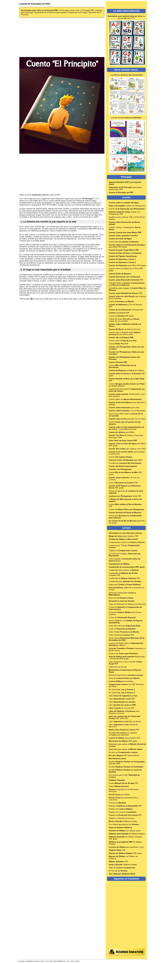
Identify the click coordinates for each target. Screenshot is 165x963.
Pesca (119, 786)
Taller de (122, 868)
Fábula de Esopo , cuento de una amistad (124, 320)
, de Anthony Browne (124, 329)
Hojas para (125, 584)
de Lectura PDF (121, 708)
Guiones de (123, 653)
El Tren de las (118, 871)
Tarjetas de (123, 550)
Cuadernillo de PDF (124, 578)
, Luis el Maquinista (127, 411)
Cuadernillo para (125, 581)
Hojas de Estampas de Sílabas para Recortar (127, 604)
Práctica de (121, 809)
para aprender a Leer (126, 847)
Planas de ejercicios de (126, 675)
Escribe (126, 767)
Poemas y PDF (125, 806)
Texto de (124, 678)
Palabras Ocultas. (123, 821)
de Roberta (126, 370)
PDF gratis (123, 741)
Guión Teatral (124, 632)
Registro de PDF (125, 815)
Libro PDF (122, 699)
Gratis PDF (125, 496)
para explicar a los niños (127, 449)
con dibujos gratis (125, 831)
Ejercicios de (121, 598)
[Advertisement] (61, 37)
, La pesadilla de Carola (126, 428)
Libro (123, 696)
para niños (124, 407)
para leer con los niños (127, 419)
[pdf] (31, 299)
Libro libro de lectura (125, 721)
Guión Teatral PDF (121, 635)
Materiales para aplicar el (125, 749)
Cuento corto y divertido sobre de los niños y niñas (125, 333)
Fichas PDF (123, 783)
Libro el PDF (123, 483)
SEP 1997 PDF (124, 717)
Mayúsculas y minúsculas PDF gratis (127, 658)
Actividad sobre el (127, 284)
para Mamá (119, 794)
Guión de (122, 629)
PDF (126, 280)
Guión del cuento (124, 626)
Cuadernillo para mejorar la (124, 570)
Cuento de (126, 118)
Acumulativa (121, 681)
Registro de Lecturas (122, 812)
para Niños (121, 432)
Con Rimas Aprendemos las (124, 824)
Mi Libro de (123, 752)
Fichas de (122, 617)
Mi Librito (122, 689)
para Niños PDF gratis (127, 265)
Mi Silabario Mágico (127, 834)
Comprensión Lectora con (127, 542)
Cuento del (126, 509)
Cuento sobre (123, 341)
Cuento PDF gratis (121, 316)
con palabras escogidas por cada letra (123, 734)
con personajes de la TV (126, 17)
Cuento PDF (118, 344)
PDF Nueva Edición (124, 755)
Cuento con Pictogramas (127, 206)
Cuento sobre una (125, 399)
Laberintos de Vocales (118, 667)
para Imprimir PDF (123, 536)
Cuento (121, 301)
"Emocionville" (126, 310)
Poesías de (117, 803)
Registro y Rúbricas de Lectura (121, 818)
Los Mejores (126, 75)
